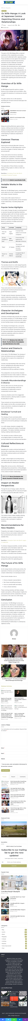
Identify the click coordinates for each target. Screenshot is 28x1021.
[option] (14, 829)
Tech (3, 948)
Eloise (4, 25)
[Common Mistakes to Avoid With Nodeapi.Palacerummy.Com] (14, 993)
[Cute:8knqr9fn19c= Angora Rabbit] (5, 905)
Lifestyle (4, 939)
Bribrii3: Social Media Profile (17, 117)
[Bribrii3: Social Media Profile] (5, 119)
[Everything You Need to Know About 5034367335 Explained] (14, 1005)
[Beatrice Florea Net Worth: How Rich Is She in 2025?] (7, 693)
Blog (3, 929)
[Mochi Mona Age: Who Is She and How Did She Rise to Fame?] (5, 810)
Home (3, 7)
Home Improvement (6, 945)
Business (4, 943)
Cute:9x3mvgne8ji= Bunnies (17, 916)
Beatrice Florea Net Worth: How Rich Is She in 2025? (6, 700)
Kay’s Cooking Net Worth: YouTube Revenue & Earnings (20, 715)
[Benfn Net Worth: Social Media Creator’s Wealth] (21, 693)
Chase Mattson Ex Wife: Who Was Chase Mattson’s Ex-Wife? (18, 803)
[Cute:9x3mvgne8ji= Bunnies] (5, 918)
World (3, 934)
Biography (8, 7)
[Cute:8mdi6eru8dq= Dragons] (5, 911)
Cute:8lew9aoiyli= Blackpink (10, 891)
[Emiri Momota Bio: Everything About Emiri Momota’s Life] (5, 784)
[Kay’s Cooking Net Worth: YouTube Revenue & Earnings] (21, 708)
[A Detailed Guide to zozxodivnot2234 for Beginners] (5, 1004)
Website (3, 758)
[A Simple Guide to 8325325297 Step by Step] (14, 998)
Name (3, 748)
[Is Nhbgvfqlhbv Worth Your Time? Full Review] (23, 998)
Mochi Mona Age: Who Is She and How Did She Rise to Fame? (18, 809)
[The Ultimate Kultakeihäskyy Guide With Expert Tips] (5, 998)
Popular (4, 776)
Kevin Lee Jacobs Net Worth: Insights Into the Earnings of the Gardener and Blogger (7, 715)
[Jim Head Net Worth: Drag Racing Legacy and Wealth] (5, 790)
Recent (13, 776)
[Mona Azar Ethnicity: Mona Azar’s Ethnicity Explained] (5, 796)
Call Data (4, 941)
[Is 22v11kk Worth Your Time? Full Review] (5, 899)
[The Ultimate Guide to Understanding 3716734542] (23, 1004)
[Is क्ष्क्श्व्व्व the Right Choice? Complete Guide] (23, 993)
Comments (22, 776)
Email (2, 753)
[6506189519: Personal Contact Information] (5, 112)
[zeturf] (9, 2)
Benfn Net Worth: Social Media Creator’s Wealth (20, 699)
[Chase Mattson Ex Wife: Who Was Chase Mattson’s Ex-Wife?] (5, 803)
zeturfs (3, 932)
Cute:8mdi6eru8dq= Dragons (17, 909)
